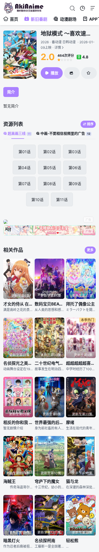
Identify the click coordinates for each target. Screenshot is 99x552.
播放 (54, 73)
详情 (68, 45)
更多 (90, 250)
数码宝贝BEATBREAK (49, 304)
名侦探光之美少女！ (18, 363)
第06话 (74, 167)
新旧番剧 (39, 19)
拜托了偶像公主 (80, 304)
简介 (11, 92)
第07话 (24, 183)
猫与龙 (72, 481)
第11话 (62, 199)
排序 (90, 124)
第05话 (49, 167)
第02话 (49, 151)
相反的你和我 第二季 (18, 422)
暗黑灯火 (11, 540)
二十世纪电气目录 (49, 363)
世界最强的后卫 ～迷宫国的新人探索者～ (49, 422)
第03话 (74, 151)
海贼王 (9, 481)
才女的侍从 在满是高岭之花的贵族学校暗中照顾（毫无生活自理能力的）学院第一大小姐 (18, 304)
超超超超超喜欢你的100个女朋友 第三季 (81, 363)
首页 (14, 19)
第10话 (37, 199)
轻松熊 (72, 540)
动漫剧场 (68, 19)
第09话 (74, 183)
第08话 (49, 183)
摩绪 (70, 422)
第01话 (24, 151)
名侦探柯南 (45, 540)
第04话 (24, 167)
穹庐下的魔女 (47, 481)
